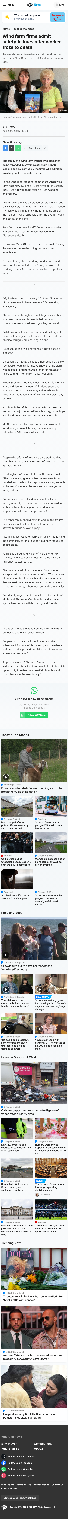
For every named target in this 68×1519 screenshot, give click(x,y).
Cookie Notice (9, 1488)
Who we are (7, 1484)
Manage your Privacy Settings (20, 1498)
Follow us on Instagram (21, 1475)
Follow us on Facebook (20, 1462)
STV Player (9, 1443)
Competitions (43, 1443)
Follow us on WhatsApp (21, 1469)
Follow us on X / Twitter (21, 1456)
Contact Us (58, 1484)
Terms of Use (24, 1484)
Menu (11, 4)
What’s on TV (10, 1448)
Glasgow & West (24, 28)
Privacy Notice (41, 1484)
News (6, 28)
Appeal (39, 1448)
